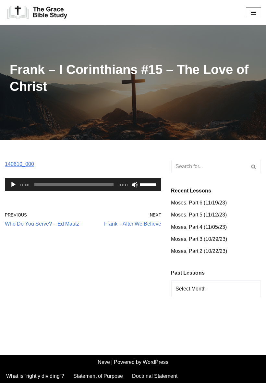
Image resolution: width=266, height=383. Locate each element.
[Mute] (134, 184)
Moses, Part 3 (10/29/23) (199, 239)
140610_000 (19, 164)
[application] (83, 184)
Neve (104, 362)
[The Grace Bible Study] (37, 13)
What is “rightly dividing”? (35, 376)
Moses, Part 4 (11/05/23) (199, 227)
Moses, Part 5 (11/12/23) (199, 214)
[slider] (149, 184)
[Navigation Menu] (253, 12)
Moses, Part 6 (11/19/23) (199, 202)
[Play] (13, 184)
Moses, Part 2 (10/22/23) (199, 251)
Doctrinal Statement (154, 376)
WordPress (155, 362)
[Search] (254, 166)
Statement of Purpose (98, 376)
